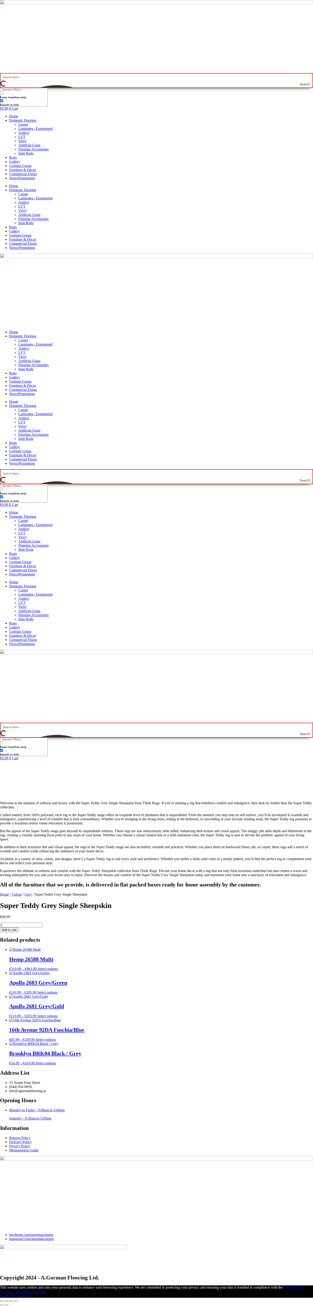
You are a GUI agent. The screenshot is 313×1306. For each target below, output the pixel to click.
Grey (28, 894)
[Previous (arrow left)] (2, 1305)
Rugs (13, 157)
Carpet (23, 124)
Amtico (23, 133)
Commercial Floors (23, 174)
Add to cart (9, 930)
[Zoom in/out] (2, 1301)
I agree (5, 1296)
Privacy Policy (21, 1296)
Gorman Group (20, 166)
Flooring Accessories (33, 149)
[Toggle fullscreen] (6, 1301)
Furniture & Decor (22, 170)
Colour (17, 894)
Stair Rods (25, 153)
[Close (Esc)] (15, 1301)
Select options (48, 969)
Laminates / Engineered (35, 129)
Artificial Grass (29, 145)
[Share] (11, 1301)
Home (13, 116)
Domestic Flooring (22, 120)
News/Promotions (22, 178)
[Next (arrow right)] (6, 1305)
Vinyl (22, 141)
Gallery (14, 162)
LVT (21, 137)
